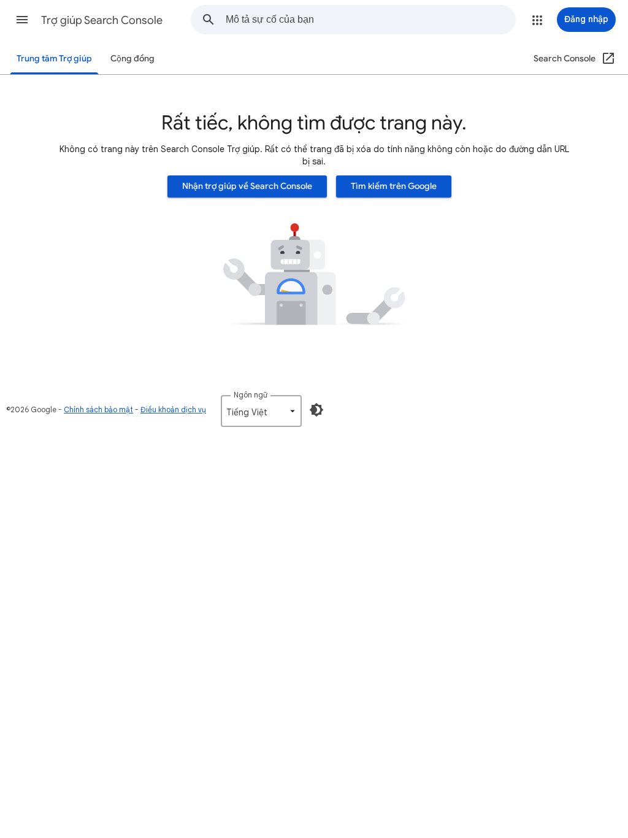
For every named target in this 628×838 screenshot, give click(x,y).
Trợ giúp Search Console (102, 20)
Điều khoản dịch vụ (173, 409)
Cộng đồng (132, 58)
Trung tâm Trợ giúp (54, 58)
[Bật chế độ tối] (316, 410)
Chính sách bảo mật (98, 409)
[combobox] (370, 20)
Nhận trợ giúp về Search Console (247, 186)
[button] (22, 19)
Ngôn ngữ (250, 394)
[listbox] (261, 411)
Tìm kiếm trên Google (394, 186)
